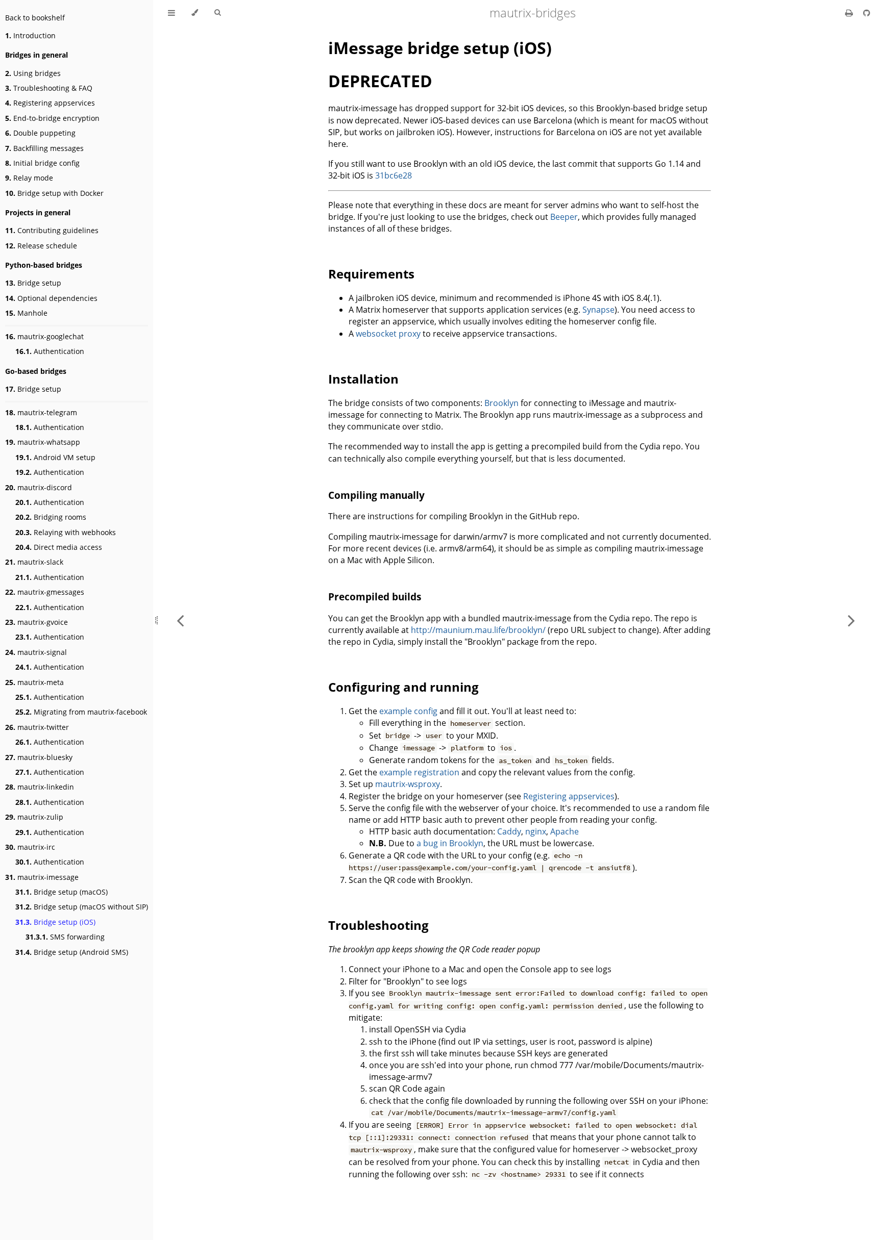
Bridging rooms (50, 517)
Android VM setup (55, 457)
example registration (419, 772)
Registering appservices (50, 103)
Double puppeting (40, 133)
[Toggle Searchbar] (217, 13)
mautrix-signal (36, 652)
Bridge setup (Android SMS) (71, 952)
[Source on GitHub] (866, 12)
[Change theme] (194, 13)
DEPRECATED (380, 81)
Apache (564, 831)
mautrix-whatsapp (42, 442)
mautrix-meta (34, 682)
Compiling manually (376, 495)
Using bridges (33, 73)
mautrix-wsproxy (407, 784)
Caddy (509, 831)
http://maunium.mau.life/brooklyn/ (478, 630)
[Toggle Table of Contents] (171, 13)
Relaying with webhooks (65, 532)
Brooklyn (501, 403)
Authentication (49, 351)
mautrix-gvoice (36, 622)
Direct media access (58, 547)
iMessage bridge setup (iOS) (440, 48)
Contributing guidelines (52, 230)
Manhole (26, 313)
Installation (363, 378)
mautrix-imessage (42, 877)
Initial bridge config (42, 163)
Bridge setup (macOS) (61, 892)
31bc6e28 (393, 175)
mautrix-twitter (37, 727)
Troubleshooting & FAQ (48, 88)
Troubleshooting (378, 925)
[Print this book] (850, 12)
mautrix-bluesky (38, 757)
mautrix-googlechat (44, 336)
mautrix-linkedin (39, 787)
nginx (535, 831)
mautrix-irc (30, 847)
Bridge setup (33, 283)
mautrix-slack (34, 562)
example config (408, 711)
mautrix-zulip (34, 817)
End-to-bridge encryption (52, 118)
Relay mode (29, 178)
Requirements (371, 273)
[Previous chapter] (180, 620)
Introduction (30, 35)
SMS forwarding (65, 937)
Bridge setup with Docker (54, 193)
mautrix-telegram (41, 412)
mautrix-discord (38, 487)
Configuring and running (403, 686)
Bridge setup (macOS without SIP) (81, 907)
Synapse (598, 309)
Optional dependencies (51, 298)
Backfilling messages (44, 148)
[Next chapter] (851, 620)
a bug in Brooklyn (449, 843)
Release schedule (41, 245)
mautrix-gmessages (44, 592)
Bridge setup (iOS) (55, 922)
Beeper (564, 216)
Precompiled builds (374, 596)
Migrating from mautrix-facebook (81, 712)
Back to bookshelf (35, 17)
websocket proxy (388, 333)
